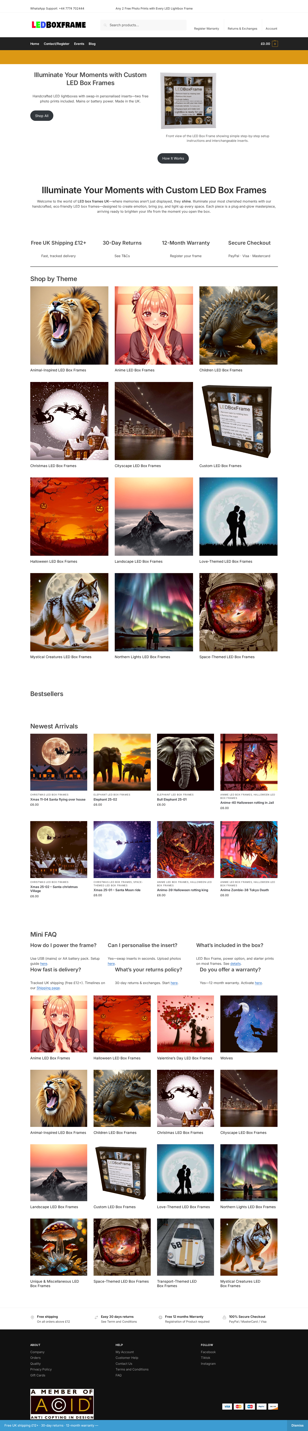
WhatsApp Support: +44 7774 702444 (57, 8)
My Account (125, 1352)
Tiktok (205, 1358)
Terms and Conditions (132, 1369)
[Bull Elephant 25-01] (185, 762)
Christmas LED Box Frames (49, 794)
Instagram (208, 1364)
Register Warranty (206, 28)
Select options (58, 813)
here (43, 963)
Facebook (208, 1352)
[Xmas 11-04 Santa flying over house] (58, 762)
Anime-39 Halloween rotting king (182, 890)
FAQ (119, 1375)
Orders (35, 1358)
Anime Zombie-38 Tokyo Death (244, 890)
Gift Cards (37, 1375)
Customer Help (127, 1358)
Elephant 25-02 (105, 799)
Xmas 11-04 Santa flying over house (58, 799)
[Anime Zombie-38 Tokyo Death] (249, 849)
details (235, 963)
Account (271, 28)
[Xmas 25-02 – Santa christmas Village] (58, 849)
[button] (269, 43)
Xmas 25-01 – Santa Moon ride (117, 890)
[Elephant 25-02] (122, 762)
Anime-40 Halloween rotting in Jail (247, 803)
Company (37, 1352)
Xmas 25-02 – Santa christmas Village (54, 889)
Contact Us (124, 1364)
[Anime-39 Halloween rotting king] (185, 849)
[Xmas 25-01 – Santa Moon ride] (122, 849)
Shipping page (48, 988)
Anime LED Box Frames (236, 794)
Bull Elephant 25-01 (171, 799)
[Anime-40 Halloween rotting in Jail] (249, 762)
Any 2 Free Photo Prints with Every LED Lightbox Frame (154, 8)
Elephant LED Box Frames (112, 794)
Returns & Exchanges (242, 28)
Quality (35, 1364)
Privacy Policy (41, 1369)
